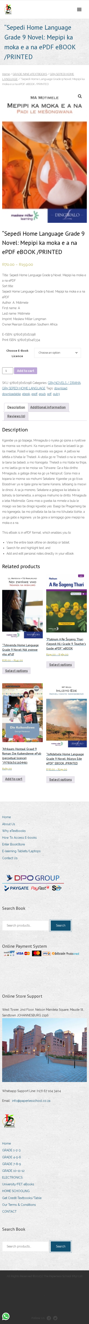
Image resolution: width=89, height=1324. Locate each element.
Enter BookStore (13, 844)
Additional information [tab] (48, 407)
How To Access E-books (19, 837)
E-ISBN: (8, 334)
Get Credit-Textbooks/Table (21, 1198)
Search (60, 925)
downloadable (11, 394)
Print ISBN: (9, 340)
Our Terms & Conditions (19, 1204)
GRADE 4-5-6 (11, 1157)
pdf (49, 394)
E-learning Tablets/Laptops (21, 851)
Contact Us (9, 858)
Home (6, 74)
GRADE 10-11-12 (13, 1170)
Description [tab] (16, 407)
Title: (5, 275)
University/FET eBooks (18, 1184)
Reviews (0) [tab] (16, 416)
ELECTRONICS (12, 1177)
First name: (9, 308)
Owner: (7, 324)
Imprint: (7, 319)
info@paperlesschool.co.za (31, 1100)
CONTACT (9, 1211)
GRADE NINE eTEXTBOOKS (30, 74)
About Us (8, 824)
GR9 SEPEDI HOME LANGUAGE (23, 388)
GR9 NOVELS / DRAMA (64, 383)
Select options (16, 671)
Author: (7, 302)
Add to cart (25, 371)
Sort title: (8, 286)
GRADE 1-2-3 (11, 1150)
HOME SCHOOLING (16, 1191)
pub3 (56, 394)
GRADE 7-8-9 (11, 1164)
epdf (34, 394)
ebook (26, 394)
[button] (80, 96)
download (60, 388)
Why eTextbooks (14, 831)
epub (42, 394)
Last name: (9, 313)
